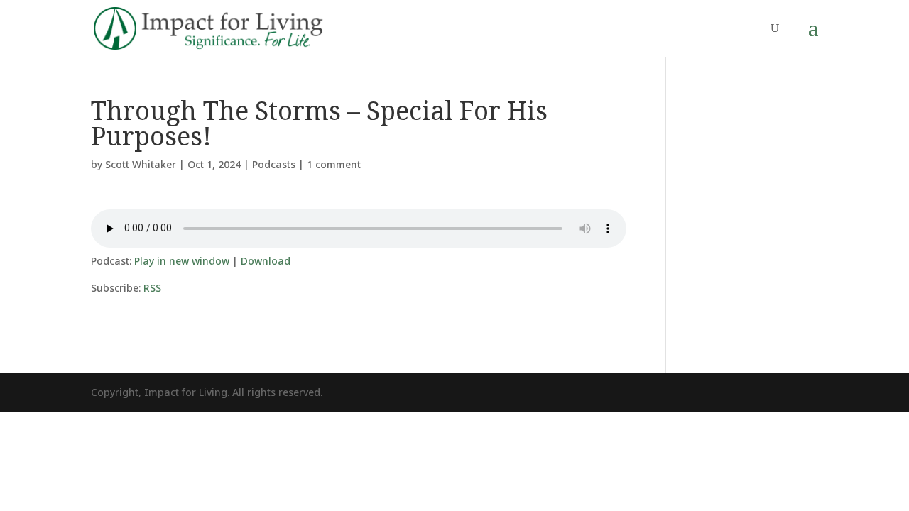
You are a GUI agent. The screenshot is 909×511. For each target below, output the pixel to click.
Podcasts (273, 164)
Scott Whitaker (140, 164)
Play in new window (181, 261)
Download (265, 261)
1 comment (334, 164)
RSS (152, 288)
